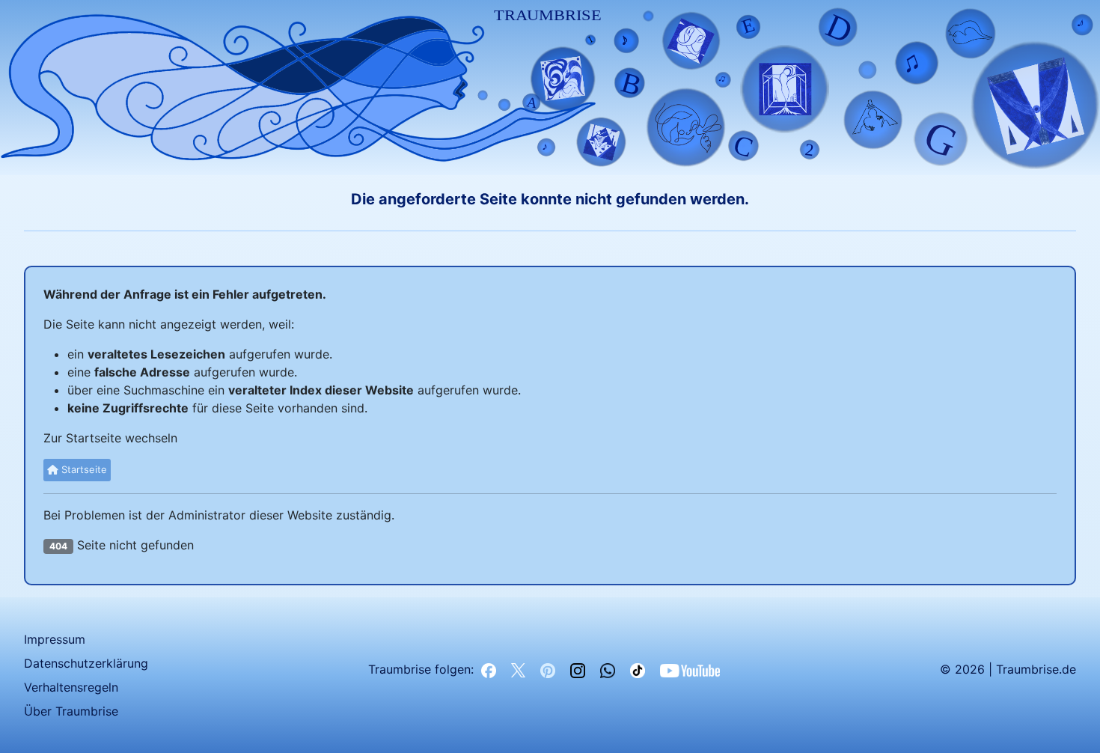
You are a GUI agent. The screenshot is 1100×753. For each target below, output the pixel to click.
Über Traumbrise (71, 711)
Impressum (54, 639)
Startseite (82, 469)
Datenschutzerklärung (86, 663)
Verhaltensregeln (71, 687)
